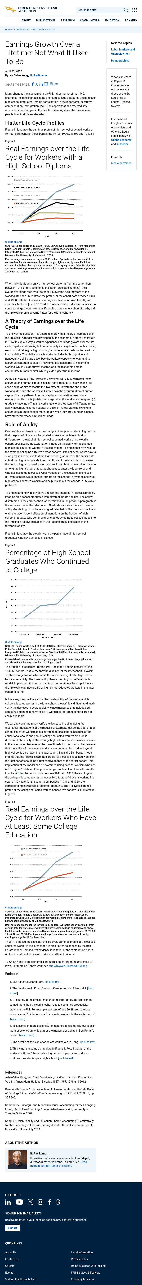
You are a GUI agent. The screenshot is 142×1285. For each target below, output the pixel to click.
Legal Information (82, 1252)
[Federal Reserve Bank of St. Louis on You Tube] (19, 1203)
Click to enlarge (13, 241)
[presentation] (26, 20)
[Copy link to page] (57, 84)
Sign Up (12, 1228)
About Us (10, 1252)
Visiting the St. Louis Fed (20, 1279)
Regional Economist (44, 29)
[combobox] (99, 10)
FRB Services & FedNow (85, 1272)
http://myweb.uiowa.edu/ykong (68, 966)
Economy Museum (82, 1279)
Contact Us (12, 1259)
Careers (9, 1266)
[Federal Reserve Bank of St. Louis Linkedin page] (8, 1203)
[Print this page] (51, 84)
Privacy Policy (79, 1259)
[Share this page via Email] (46, 84)
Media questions (121, 163)
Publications (22, 29)
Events (9, 1272)
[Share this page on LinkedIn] (41, 84)
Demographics (120, 60)
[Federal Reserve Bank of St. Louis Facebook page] (49, 1203)
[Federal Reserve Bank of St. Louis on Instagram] (40, 1203)
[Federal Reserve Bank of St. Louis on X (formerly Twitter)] (30, 1203)
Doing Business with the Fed (88, 1266)
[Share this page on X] (36, 84)
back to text (52, 982)
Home (8, 29)
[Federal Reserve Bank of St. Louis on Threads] (58, 1203)
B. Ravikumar (38, 75)
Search (126, 10)
